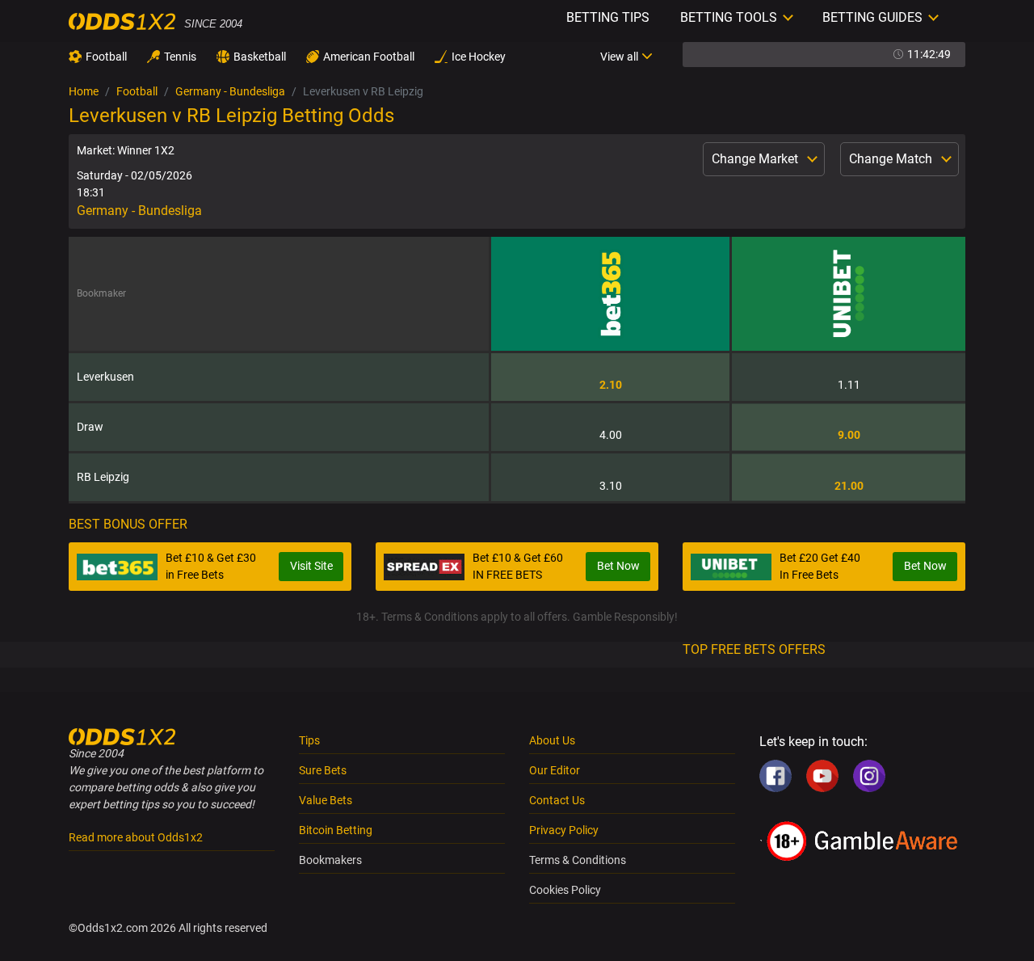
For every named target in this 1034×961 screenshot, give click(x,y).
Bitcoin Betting (335, 830)
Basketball (259, 56)
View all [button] (619, 56)
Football (106, 56)
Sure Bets (323, 770)
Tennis (180, 56)
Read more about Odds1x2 (136, 837)
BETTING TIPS (607, 17)
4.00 (610, 434)
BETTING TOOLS (728, 17)
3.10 (610, 485)
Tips (309, 740)
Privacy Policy (564, 830)
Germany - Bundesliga (230, 91)
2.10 (610, 384)
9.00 (849, 434)
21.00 (849, 485)
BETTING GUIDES (872, 17)
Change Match (892, 158)
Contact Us (557, 800)
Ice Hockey (479, 56)
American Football (368, 56)
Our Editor (554, 770)
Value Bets (325, 800)
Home (84, 91)
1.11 (849, 384)
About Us (552, 740)
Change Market (756, 158)
